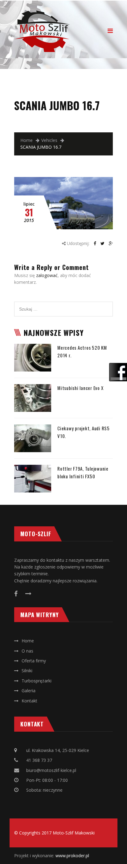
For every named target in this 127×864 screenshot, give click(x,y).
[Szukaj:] (63, 305)
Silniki (27, 670)
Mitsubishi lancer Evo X (80, 387)
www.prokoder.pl (72, 855)
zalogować (47, 275)
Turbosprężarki (36, 681)
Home (26, 140)
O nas (27, 651)
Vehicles (49, 140)
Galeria (28, 690)
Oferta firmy (34, 661)
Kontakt (29, 701)
